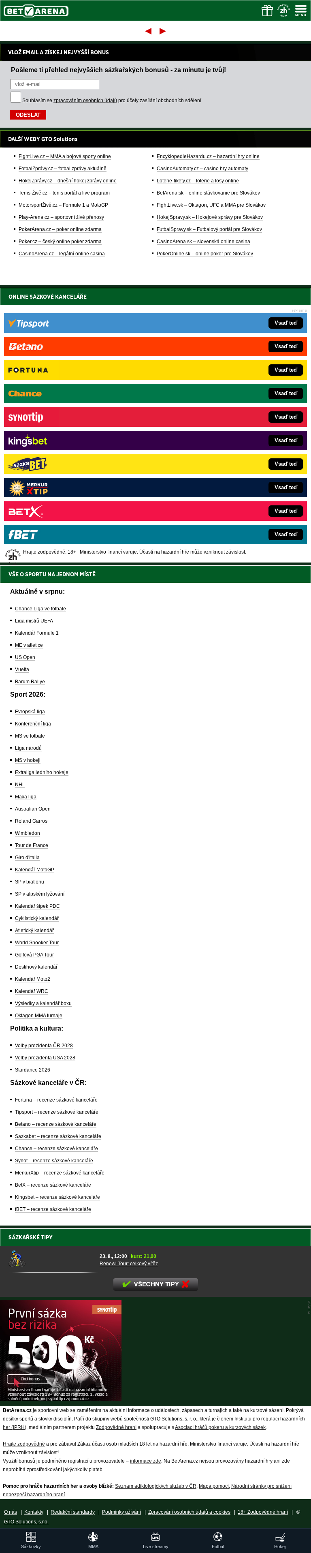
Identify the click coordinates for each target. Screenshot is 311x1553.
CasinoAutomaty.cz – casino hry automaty (202, 168)
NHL (20, 784)
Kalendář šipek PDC (37, 906)
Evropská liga (30, 711)
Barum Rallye (30, 682)
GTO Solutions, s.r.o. (26, 1522)
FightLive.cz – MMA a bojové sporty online (65, 156)
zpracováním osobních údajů (85, 100)
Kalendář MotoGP (34, 870)
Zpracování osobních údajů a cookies (189, 1512)
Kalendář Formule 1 (37, 633)
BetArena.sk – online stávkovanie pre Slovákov (208, 193)
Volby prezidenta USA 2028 (45, 1058)
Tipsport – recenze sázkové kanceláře (56, 1112)
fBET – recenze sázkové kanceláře (53, 1209)
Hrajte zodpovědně (24, 1444)
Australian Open (33, 809)
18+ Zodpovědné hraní (263, 1512)
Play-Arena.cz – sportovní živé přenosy (61, 217)
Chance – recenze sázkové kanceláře (56, 1148)
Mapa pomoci (214, 1486)
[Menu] (300, 10)
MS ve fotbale (30, 736)
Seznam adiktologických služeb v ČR (155, 1486)
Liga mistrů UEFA (34, 621)
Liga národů (28, 748)
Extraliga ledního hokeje (41, 772)
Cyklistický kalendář (37, 918)
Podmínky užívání (121, 1512)
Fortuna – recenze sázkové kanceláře (56, 1100)
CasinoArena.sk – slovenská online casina (203, 241)
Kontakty (33, 1512)
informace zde (145, 1461)
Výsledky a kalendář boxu (43, 1003)
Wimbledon (27, 833)
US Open (25, 657)
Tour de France (31, 845)
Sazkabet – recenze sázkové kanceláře (58, 1136)
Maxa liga (25, 797)
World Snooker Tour (37, 942)
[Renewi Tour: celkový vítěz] (51, 1259)
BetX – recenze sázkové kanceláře (53, 1185)
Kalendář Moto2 (32, 979)
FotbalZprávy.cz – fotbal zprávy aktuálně (63, 168)
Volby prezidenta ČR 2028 (44, 1045)
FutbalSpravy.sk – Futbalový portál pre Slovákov (209, 229)
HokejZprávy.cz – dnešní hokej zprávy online (68, 181)
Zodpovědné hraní (116, 1427)
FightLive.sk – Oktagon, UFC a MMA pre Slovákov (211, 205)
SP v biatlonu (29, 882)
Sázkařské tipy (31, 1237)
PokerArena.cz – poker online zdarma (60, 229)
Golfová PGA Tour (34, 955)
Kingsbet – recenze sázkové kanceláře (57, 1197)
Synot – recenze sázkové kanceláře (54, 1161)
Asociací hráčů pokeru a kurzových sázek (220, 1427)
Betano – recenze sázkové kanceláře (55, 1124)
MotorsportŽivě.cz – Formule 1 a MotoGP (63, 205)
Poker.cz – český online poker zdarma (60, 241)
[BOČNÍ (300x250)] (60, 1399)
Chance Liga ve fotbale (40, 609)
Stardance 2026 (32, 1070)
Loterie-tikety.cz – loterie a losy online (198, 181)
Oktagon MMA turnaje (38, 1015)
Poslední (163, 31)
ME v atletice (29, 645)
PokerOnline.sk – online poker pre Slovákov (205, 254)
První (147, 31)
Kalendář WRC (31, 991)
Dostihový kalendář (36, 967)
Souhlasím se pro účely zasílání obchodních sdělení (111, 100)
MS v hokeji (27, 760)
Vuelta (22, 669)
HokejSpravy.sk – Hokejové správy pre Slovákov (210, 217)
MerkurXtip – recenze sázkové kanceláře (59, 1173)
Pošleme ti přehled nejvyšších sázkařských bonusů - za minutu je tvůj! (118, 69)
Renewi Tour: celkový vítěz (129, 1263)
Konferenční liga (33, 724)
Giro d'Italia (27, 857)
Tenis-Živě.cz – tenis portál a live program (64, 193)
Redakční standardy (73, 1512)
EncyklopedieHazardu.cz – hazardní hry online (208, 156)
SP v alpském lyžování (39, 894)
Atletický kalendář (34, 930)
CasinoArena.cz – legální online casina (62, 254)
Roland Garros (31, 821)
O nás (10, 1512)
